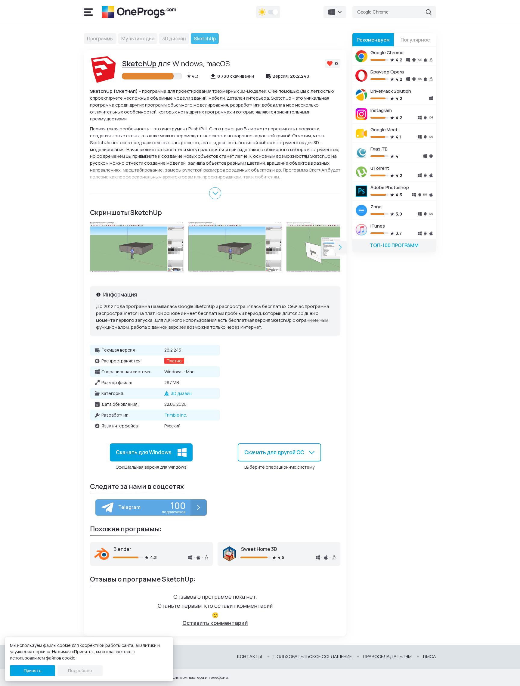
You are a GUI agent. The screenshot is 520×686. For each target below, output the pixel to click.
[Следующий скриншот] (340, 247)
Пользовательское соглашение (313, 656)
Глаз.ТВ (379, 149)
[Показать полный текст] (215, 193)
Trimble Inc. (175, 415)
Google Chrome (387, 52)
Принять (33, 670)
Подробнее (80, 670)
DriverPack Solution (390, 91)
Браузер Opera (387, 72)
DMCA (429, 656)
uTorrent (379, 168)
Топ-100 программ (394, 245)
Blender (122, 549)
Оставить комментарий (215, 622)
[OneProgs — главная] (139, 12)
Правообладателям (387, 656)
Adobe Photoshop (389, 187)
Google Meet (384, 129)
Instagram (381, 110)
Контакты (249, 656)
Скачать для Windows (144, 452)
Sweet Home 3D (259, 549)
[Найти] (428, 12)
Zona (376, 206)
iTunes (377, 226)
